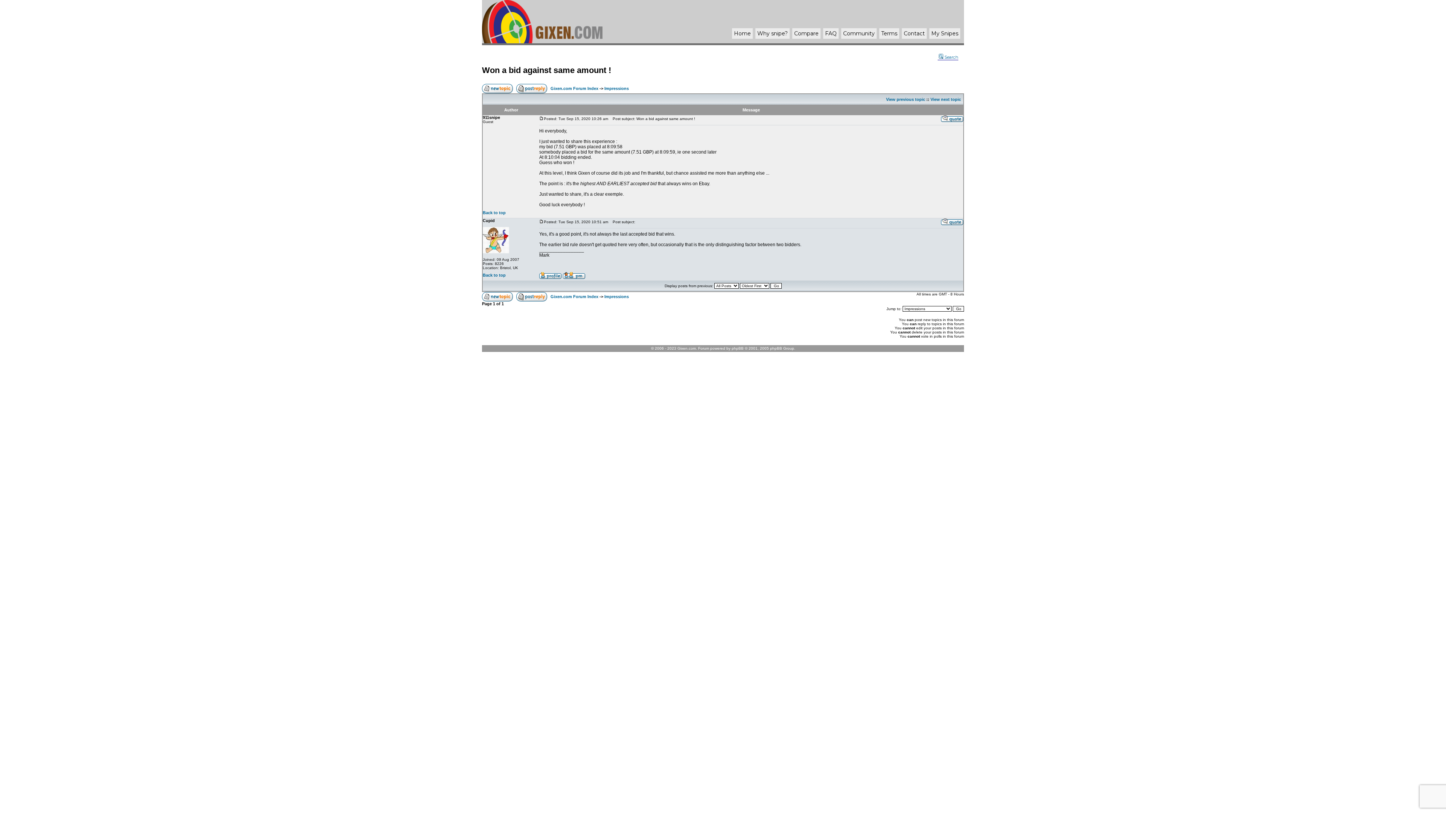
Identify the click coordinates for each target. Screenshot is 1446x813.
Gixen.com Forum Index (574, 88)
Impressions (616, 88)
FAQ (831, 33)
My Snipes (944, 33)
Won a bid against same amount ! (546, 70)
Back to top (494, 212)
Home (742, 33)
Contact (914, 33)
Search (951, 57)
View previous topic (905, 99)
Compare (806, 33)
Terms (889, 33)
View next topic (945, 99)
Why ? (772, 33)
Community (859, 33)
